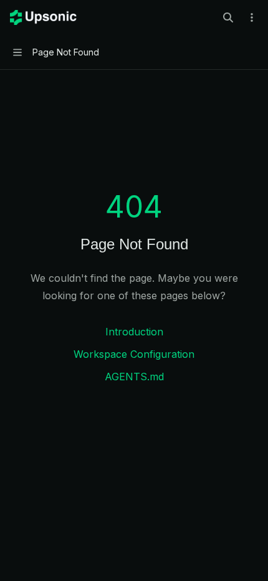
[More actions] (252, 17)
